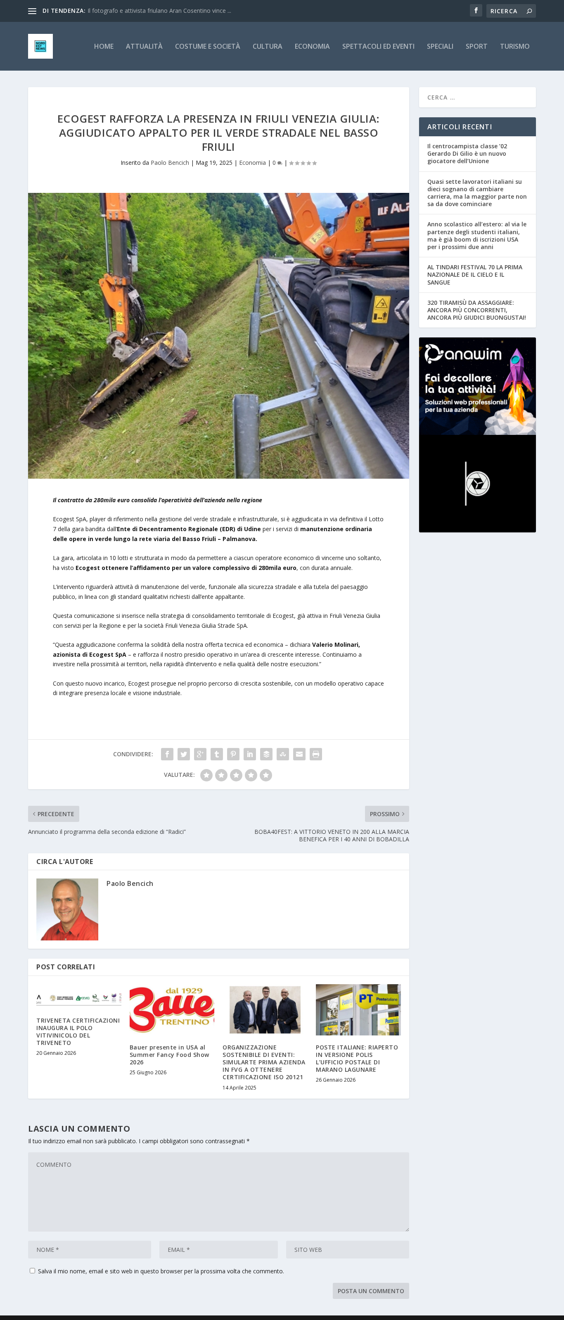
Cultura (267, 47)
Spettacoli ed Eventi (378, 47)
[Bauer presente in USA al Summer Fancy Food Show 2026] (172, 1009)
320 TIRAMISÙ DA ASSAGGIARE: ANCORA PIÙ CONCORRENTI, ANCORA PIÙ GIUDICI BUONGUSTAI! (476, 310)
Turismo (515, 47)
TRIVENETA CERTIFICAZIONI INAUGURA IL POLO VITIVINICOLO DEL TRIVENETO (78, 1031)
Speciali (440, 47)
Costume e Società (207, 47)
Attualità (144, 47)
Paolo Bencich (170, 162)
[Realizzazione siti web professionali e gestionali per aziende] (477, 386)
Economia (312, 47)
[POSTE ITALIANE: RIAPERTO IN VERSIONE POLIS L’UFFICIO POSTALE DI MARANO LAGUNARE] (358, 1009)
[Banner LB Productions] (477, 483)
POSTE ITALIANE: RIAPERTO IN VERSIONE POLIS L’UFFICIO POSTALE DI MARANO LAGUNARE (357, 1058)
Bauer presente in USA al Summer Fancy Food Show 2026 (169, 1054)
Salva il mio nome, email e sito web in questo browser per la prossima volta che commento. (161, 1271)
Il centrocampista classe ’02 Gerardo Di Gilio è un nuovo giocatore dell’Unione (467, 153)
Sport (477, 47)
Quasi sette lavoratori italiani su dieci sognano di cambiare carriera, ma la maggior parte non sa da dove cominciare (477, 193)
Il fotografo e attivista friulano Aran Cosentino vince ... (159, 10)
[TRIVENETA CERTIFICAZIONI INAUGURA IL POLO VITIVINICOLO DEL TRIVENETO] (78, 996)
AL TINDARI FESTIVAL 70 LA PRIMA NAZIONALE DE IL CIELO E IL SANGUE (474, 274)
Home (104, 47)
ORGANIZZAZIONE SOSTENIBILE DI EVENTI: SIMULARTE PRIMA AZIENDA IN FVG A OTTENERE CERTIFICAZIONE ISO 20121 (264, 1062)
